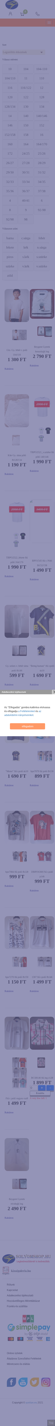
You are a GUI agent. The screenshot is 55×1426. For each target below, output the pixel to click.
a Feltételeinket (26, 711)
